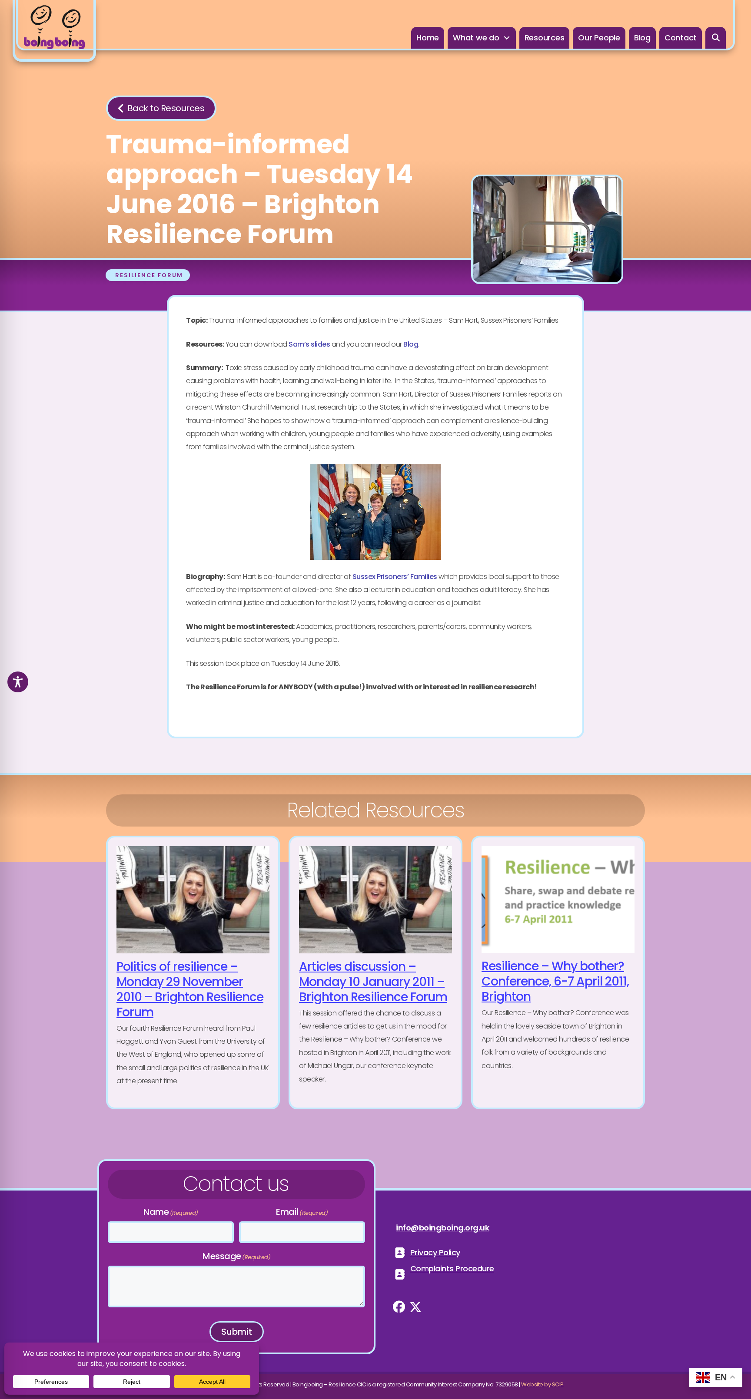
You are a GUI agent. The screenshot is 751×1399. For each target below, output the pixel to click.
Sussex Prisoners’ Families (394, 577)
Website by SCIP (542, 1384)
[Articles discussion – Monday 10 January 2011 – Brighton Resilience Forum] (375, 972)
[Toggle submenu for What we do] (506, 38)
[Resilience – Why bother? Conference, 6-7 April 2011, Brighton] (558, 972)
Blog (410, 344)
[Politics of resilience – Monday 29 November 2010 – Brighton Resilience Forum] (193, 972)
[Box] (54, 31)
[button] (715, 38)
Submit (236, 1332)
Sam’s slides (309, 344)
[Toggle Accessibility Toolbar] (18, 682)
